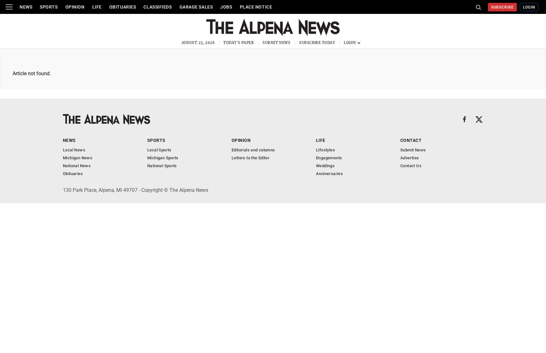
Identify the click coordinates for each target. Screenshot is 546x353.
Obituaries (122, 6)
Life (97, 6)
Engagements (329, 157)
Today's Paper (238, 42)
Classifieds (157, 6)
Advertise (409, 157)
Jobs (226, 6)
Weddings (325, 165)
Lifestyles (325, 150)
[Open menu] (9, 7)
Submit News (276, 42)
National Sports (162, 165)
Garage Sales (196, 6)
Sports (49, 6)
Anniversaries (329, 173)
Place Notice (256, 6)
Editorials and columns (253, 150)
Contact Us (411, 165)
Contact (411, 140)
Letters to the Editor (251, 157)
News (26, 6)
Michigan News (77, 157)
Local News (74, 150)
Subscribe (502, 7)
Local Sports (159, 150)
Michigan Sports (163, 157)
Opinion (75, 6)
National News (77, 165)
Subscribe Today (317, 42)
